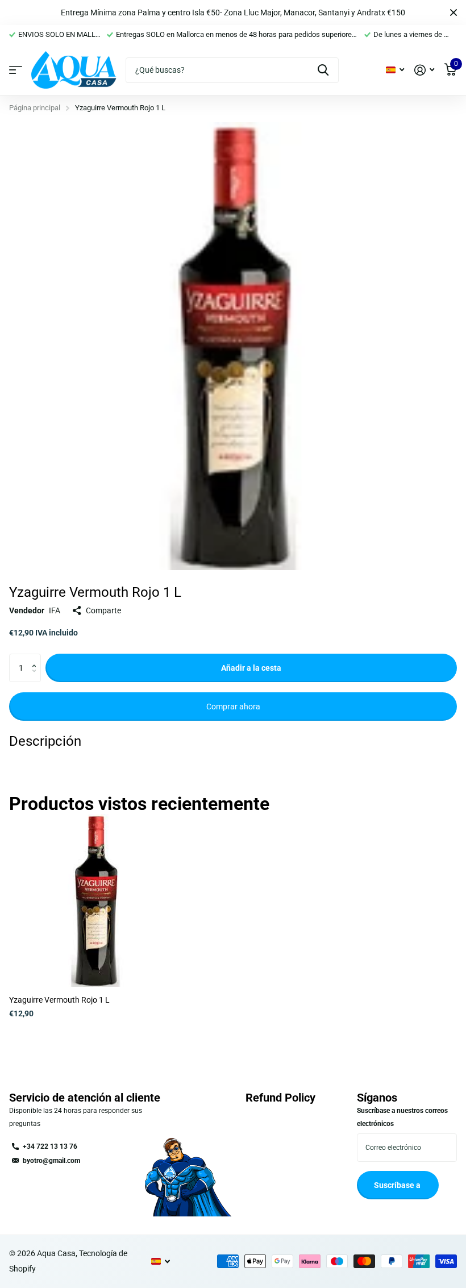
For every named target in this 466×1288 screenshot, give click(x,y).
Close (453, 12)
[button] (37, 658)
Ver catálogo (15, 70)
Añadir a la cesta (251, 667)
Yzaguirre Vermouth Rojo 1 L (59, 999)
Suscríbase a (398, 1185)
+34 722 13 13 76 (50, 1146)
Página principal (34, 107)
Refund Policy (280, 1097)
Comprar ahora (233, 706)
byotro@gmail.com (51, 1161)
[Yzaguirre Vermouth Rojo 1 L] (95, 900)
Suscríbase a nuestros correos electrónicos (402, 1117)
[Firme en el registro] (424, 70)
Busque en (323, 70)
